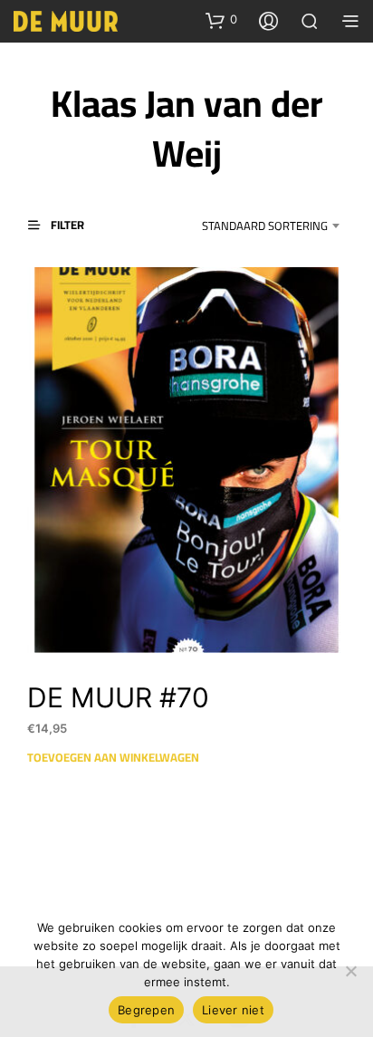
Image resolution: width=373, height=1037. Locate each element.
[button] (221, 20)
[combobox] (253, 225)
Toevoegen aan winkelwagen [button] (113, 757)
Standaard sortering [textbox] (265, 225)
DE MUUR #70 (118, 697)
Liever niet (233, 1010)
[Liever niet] (350, 971)
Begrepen (146, 1010)
